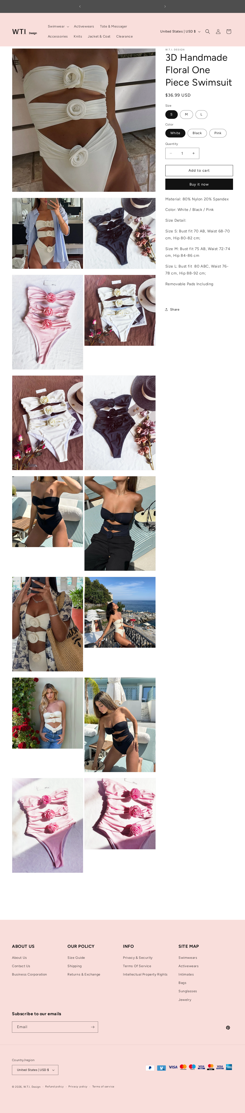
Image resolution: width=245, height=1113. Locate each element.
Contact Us (21, 966)
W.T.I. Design (32, 1086)
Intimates (186, 974)
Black (197, 133)
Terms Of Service (137, 966)
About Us (19, 958)
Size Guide (76, 958)
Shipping (74, 966)
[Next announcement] (165, 6)
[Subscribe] (92, 1027)
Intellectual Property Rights (145, 974)
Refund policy (54, 1086)
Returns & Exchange (83, 974)
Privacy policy (78, 1086)
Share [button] (175, 309)
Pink (218, 133)
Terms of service (103, 1086)
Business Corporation (29, 974)
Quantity (171, 144)
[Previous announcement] (80, 6)
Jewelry (184, 1000)
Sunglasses (187, 991)
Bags (182, 983)
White (175, 133)
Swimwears (187, 958)
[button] (58, 27)
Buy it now (199, 184)
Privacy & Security (138, 958)
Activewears (188, 966)
